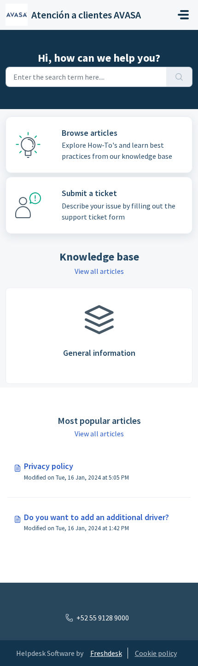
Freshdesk (106, 653)
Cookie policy (156, 653)
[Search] (179, 77)
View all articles (99, 271)
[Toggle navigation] (183, 14)
